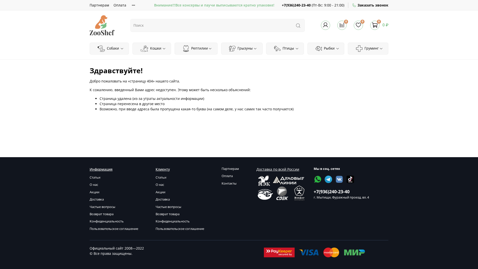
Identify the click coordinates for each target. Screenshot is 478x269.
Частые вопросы (102, 207)
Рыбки (329, 48)
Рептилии (199, 48)
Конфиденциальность (107, 221)
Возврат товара (102, 214)
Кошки (155, 48)
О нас (94, 185)
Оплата (120, 5)
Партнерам (99, 5)
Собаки (112, 48)
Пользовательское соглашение (114, 229)
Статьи (95, 177)
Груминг (371, 48)
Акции (94, 192)
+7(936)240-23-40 (296, 5)
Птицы (288, 48)
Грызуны (245, 48)
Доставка (97, 199)
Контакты (229, 183)
